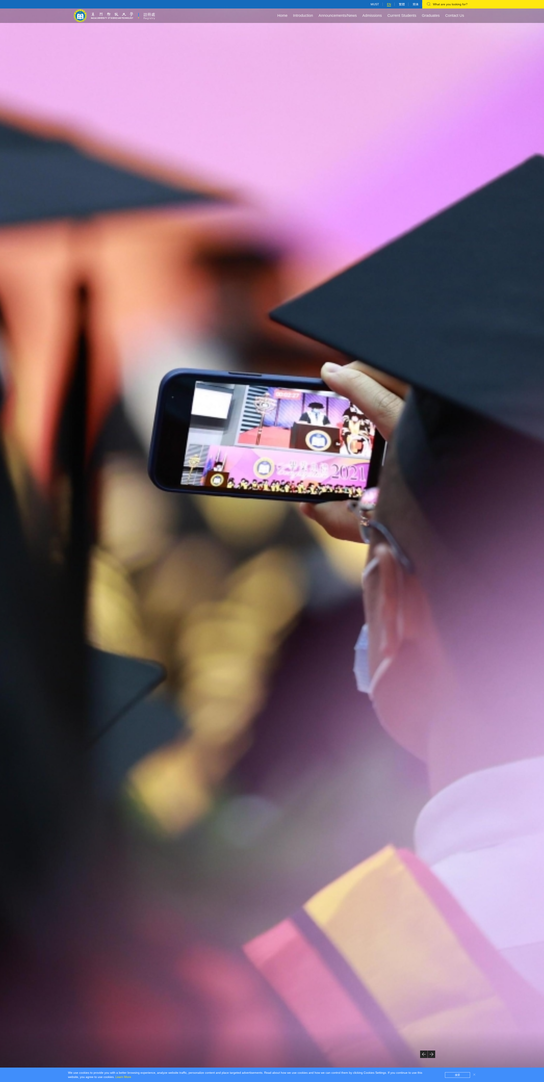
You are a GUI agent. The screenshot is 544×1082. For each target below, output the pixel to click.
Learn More (123, 1077)
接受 (457, 1075)
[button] (424, 1054)
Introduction (303, 15)
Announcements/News (338, 15)
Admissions (372, 15)
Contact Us (454, 15)
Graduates (431, 15)
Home (282, 15)
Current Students (401, 15)
